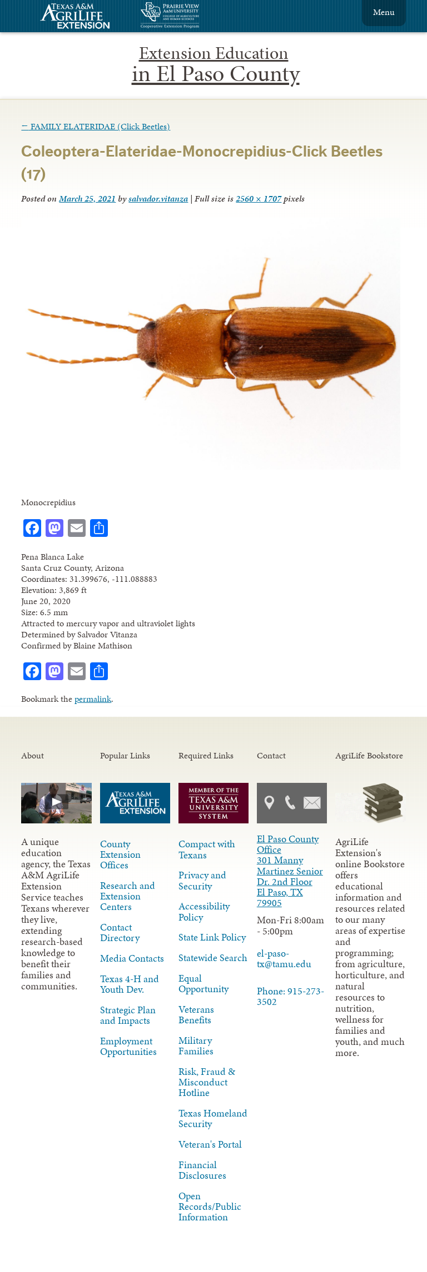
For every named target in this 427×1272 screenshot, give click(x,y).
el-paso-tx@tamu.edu (284, 959)
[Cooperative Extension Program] (200, 16)
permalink (93, 698)
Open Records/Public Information (209, 1206)
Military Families (196, 1046)
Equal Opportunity (203, 984)
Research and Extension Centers (127, 896)
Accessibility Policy (204, 911)
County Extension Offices (120, 854)
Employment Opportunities (128, 1046)
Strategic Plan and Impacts (128, 1015)
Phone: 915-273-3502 (290, 996)
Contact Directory (120, 932)
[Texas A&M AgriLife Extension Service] (82, 17)
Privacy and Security (202, 880)
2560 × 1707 (258, 198)
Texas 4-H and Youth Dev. (129, 984)
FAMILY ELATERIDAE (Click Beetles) (95, 126)
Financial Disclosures (202, 1170)
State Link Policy (212, 937)
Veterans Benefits (196, 1015)
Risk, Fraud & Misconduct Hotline (206, 1082)
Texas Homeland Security (212, 1118)
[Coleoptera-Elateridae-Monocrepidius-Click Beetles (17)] (210, 466)
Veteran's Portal (210, 1144)
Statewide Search (212, 957)
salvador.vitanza (158, 198)
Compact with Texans (206, 849)
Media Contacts (132, 958)
